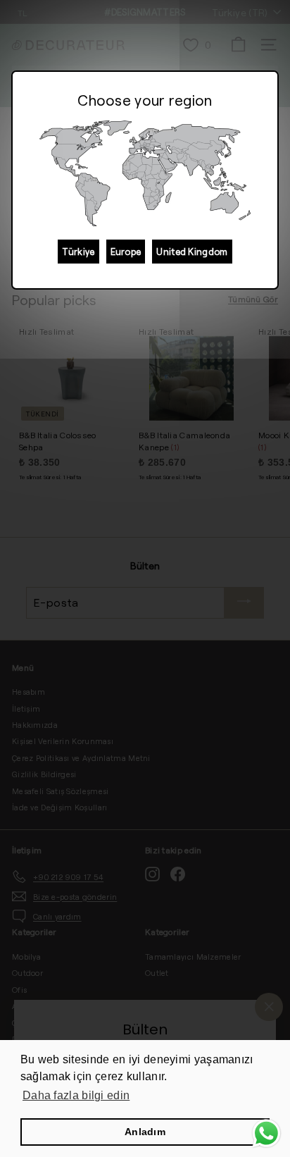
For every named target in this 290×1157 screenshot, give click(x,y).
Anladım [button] (145, 1131)
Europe (126, 251)
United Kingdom (191, 251)
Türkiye (78, 251)
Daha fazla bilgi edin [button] (76, 1095)
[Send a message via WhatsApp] (266, 1133)
